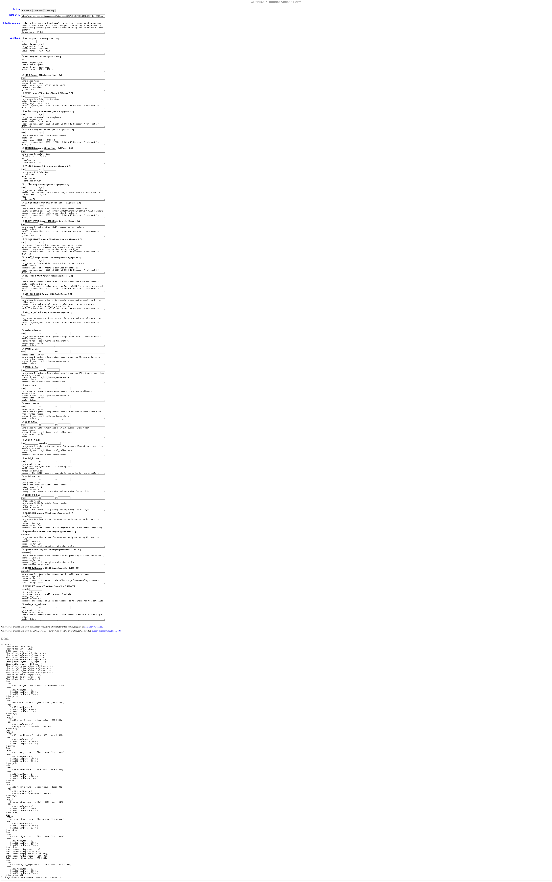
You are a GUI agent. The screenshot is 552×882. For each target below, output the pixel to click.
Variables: (15, 38)
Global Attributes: (11, 23)
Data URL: (15, 15)
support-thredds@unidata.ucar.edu (106, 631)
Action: (17, 9)
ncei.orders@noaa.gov (93, 627)
